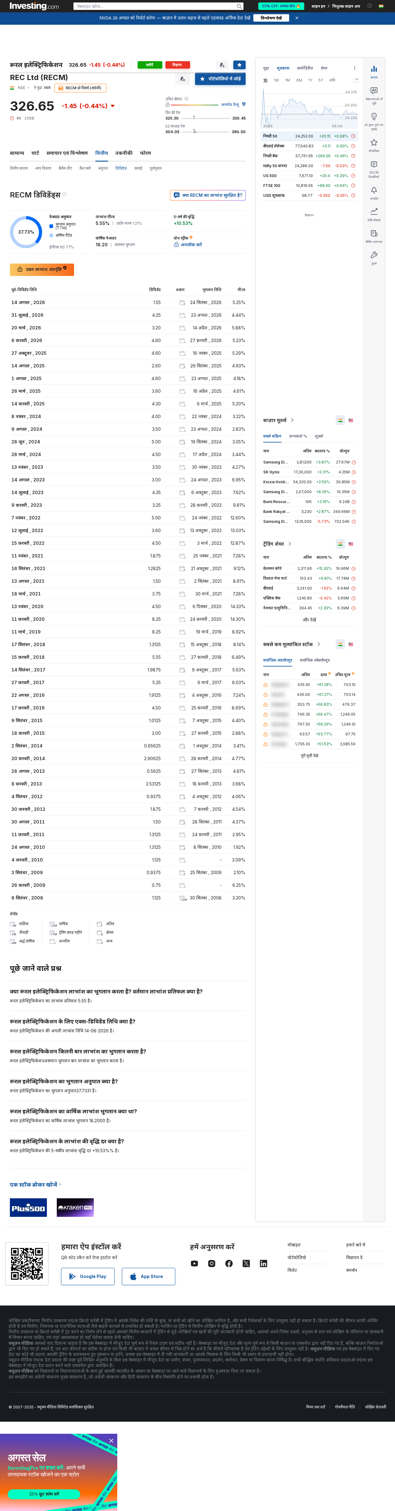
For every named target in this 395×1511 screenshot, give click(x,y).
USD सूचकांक (274, 195)
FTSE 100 (271, 185)
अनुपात (103, 168)
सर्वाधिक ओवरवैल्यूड (315, 660)
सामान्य (17, 153)
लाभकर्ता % (298, 436)
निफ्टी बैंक (270, 156)
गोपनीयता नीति (345, 1407)
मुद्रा (266, 68)
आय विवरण (43, 168)
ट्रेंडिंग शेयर (273, 544)
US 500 (269, 175)
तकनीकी (124, 153)
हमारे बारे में (355, 1244)
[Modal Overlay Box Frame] (58, 1472)
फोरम (145, 153)
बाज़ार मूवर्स (274, 420)
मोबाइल (294, 1244)
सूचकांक (283, 68)
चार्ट (35, 153)
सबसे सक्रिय (272, 436)
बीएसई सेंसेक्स (274, 146)
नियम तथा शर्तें (315, 1407)
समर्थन (351, 1270)
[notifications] (369, 6)
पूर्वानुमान (156, 168)
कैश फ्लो (85, 168)
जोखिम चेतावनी (375, 1407)
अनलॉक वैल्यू (230, 104)
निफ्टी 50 (270, 136)
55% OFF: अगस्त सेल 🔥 (281, 6)
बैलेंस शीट (65, 168)
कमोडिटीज (305, 68)
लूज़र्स (319, 436)
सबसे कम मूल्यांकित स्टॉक (288, 644)
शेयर (324, 68)
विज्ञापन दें (354, 1257)
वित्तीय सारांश (19, 168)
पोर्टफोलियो (297, 1257)
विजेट (292, 1270)
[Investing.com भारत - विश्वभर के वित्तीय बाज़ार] (34, 6)
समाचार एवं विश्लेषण (67, 153)
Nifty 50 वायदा (275, 165)
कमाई (138, 168)
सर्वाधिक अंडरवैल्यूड (277, 660)
